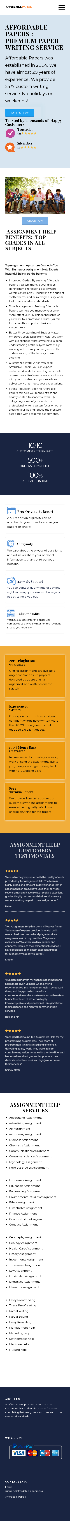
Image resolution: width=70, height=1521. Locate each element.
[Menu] (60, 7)
